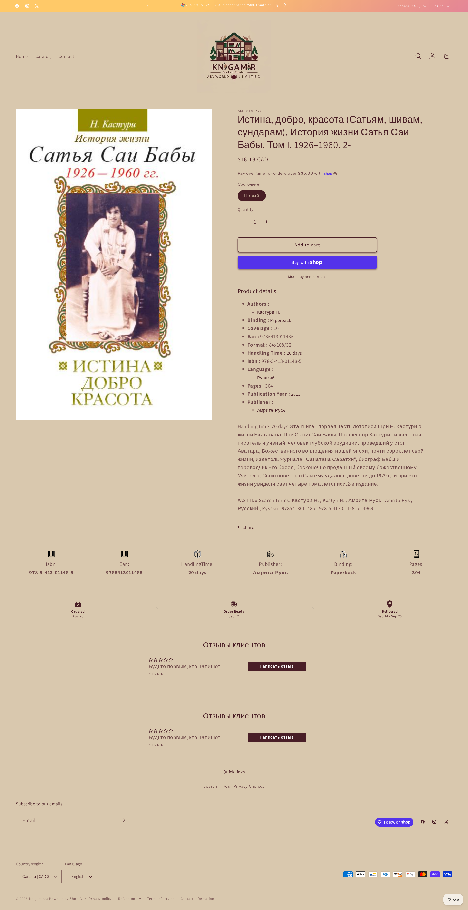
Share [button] (248, 527)
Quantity (246, 209)
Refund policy (129, 898)
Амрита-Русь (271, 410)
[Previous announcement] (147, 6)
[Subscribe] (123, 820)
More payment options (307, 276)
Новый (252, 196)
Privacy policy (100, 898)
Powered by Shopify (65, 898)
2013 (295, 394)
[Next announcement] (320, 6)
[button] (419, 56)
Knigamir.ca (38, 898)
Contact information (197, 898)
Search (210, 786)
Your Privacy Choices (244, 786)
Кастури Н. (268, 312)
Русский (266, 377)
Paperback (280, 320)
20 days (294, 353)
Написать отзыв (277, 666)
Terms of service (160, 898)
